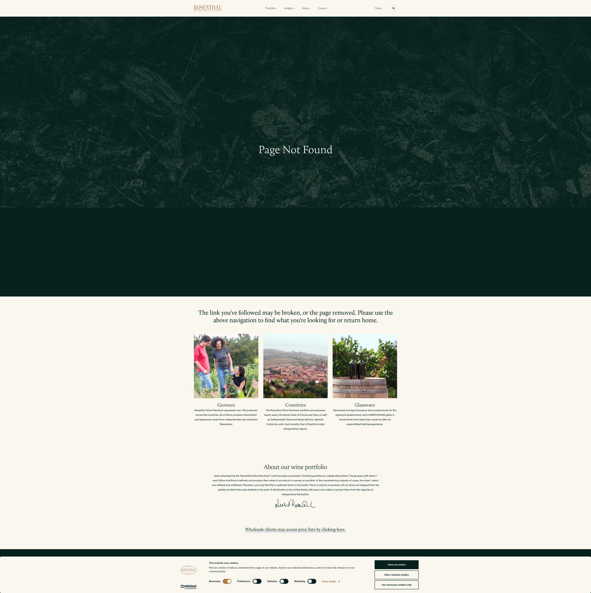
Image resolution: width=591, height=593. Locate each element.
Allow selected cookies (396, 574)
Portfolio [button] (270, 8)
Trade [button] (378, 8)
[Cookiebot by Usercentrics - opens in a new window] (188, 587)
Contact (322, 8)
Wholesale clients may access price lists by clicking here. (295, 529)
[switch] (257, 581)
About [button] (306, 8)
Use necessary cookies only (397, 584)
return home (360, 320)
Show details (329, 581)
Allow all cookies (397, 564)
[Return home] (208, 8)
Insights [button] (289, 8)
